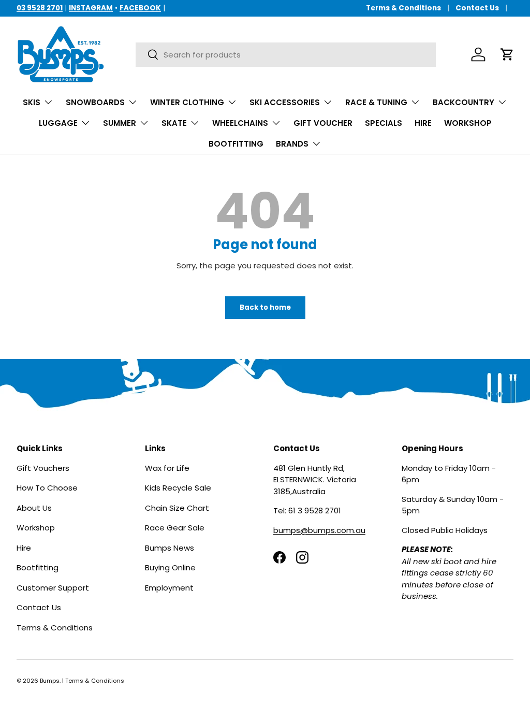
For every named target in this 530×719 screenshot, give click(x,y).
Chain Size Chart (177, 507)
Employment (169, 587)
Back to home (265, 307)
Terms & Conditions (403, 8)
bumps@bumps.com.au (319, 530)
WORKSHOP (468, 123)
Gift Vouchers (43, 468)
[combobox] (285, 54)
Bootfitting (37, 567)
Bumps (50, 681)
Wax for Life (167, 468)
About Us (34, 507)
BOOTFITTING (236, 143)
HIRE (423, 123)
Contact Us (477, 8)
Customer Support (53, 587)
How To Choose (47, 487)
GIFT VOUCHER (322, 123)
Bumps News (169, 547)
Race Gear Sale (174, 527)
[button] (507, 54)
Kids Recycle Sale (178, 487)
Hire (24, 547)
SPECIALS (383, 123)
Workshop (36, 527)
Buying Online (170, 567)
